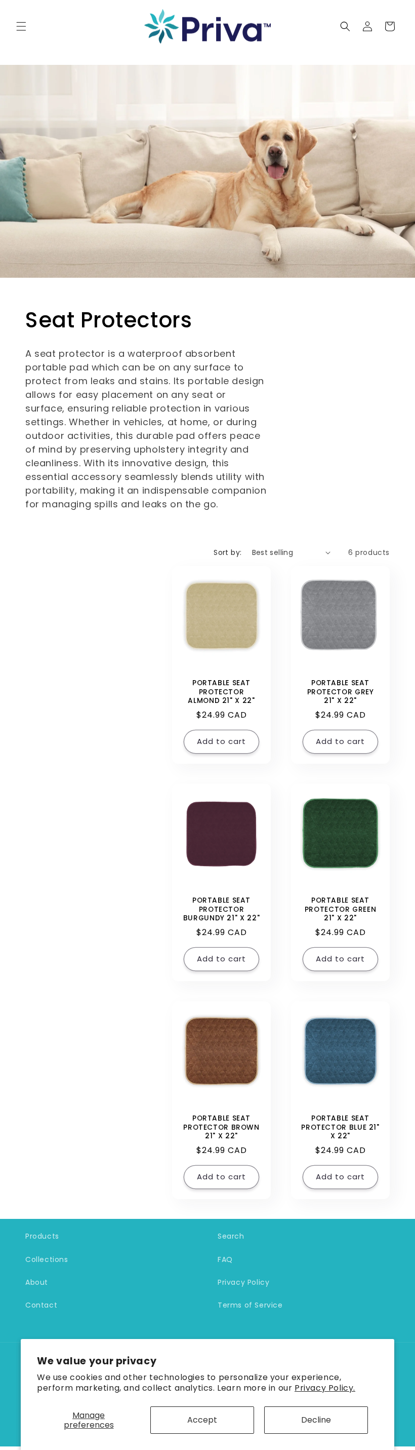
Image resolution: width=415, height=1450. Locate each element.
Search (231, 1236)
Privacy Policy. (325, 1388)
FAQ (225, 1259)
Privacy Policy (243, 1282)
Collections (46, 1259)
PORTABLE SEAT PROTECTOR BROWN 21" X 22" (221, 1127)
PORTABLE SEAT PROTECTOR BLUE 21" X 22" (340, 1127)
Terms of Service (250, 1305)
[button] (21, 26)
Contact (41, 1305)
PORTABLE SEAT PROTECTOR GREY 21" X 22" (340, 692)
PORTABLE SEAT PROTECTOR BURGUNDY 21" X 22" (221, 909)
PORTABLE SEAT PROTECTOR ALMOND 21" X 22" (221, 692)
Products (42, 1236)
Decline (316, 1420)
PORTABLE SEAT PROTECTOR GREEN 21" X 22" (340, 909)
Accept (202, 1420)
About (36, 1282)
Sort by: (227, 552)
